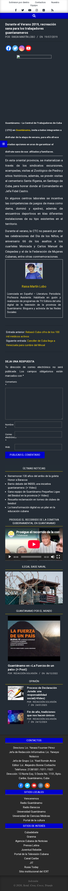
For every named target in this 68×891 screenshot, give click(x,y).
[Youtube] (28, 48)
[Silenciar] (52, 557)
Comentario (9, 383)
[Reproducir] (10, 557)
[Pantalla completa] (58, 557)
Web (7, 447)
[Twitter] (15, 48)
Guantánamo (23, 130)
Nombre (9, 426)
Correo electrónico (9, 437)
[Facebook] (9, 48)
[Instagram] (22, 48)
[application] (34, 544)
